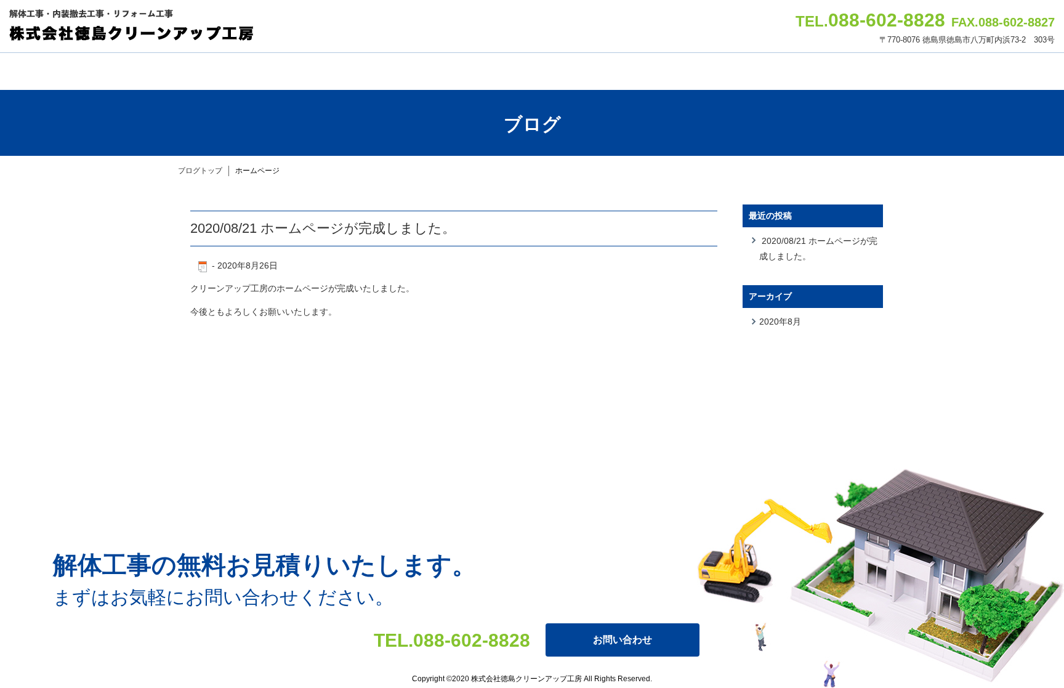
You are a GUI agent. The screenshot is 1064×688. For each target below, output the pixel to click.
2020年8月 (780, 321)
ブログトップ (200, 170)
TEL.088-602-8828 (452, 640)
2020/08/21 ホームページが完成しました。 (323, 228)
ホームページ (257, 170)
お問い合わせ (622, 639)
